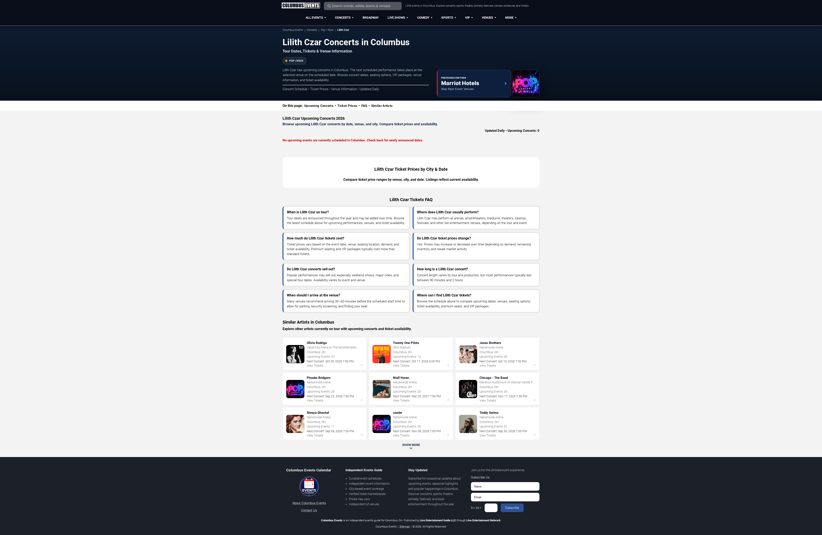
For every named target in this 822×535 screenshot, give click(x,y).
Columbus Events (293, 29)
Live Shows (396, 17)
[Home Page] (300, 5)
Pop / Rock (327, 29)
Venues (487, 17)
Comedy (423, 17)
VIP (467, 17)
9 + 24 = (476, 508)
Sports (447, 17)
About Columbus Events (309, 503)
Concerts (343, 17)
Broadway (371, 17)
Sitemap (404, 526)
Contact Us (309, 510)
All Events (314, 17)
